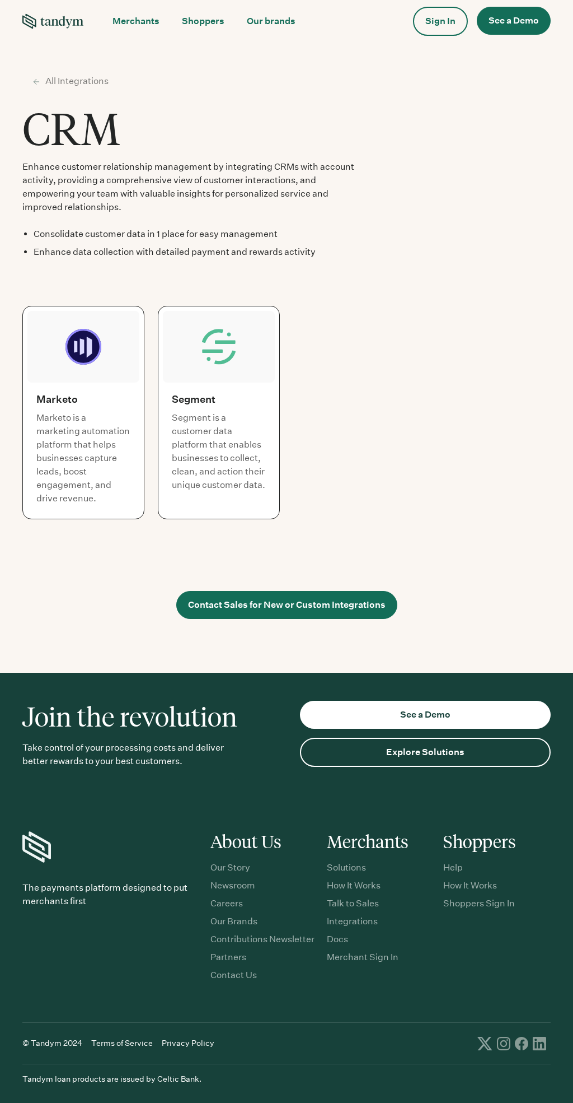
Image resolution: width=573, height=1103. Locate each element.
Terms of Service (122, 1043)
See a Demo (514, 20)
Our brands (271, 21)
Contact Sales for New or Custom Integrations (287, 604)
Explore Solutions (425, 752)
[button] (136, 21)
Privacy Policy (188, 1043)
